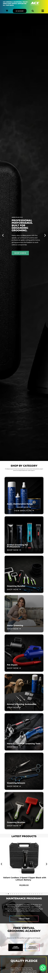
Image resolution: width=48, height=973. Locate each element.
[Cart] (7, 11)
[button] (32, 11)
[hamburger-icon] (42, 11)
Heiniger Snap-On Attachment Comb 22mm (24, 877)
